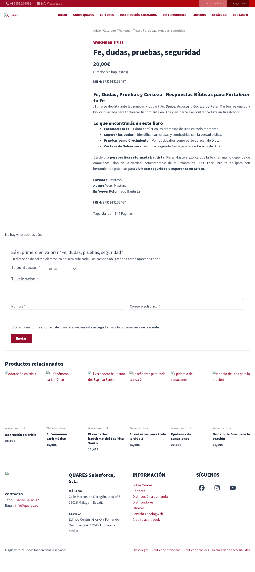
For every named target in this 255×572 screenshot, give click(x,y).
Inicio (62, 15)
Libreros (199, 15)
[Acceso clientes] (213, 3)
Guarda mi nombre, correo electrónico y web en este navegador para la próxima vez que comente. (87, 327)
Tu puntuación (25, 267)
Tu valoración (24, 279)
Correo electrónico (145, 306)
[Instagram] (217, 487)
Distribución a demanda (138, 15)
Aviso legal (140, 550)
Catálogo (219, 15)
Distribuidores (174, 15)
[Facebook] (201, 487)
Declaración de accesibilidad (231, 550)
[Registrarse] (238, 3)
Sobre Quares (83, 15)
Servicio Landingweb (147, 513)
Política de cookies (196, 550)
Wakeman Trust (129, 30)
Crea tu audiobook (146, 519)
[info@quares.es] (49, 3)
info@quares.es (26, 505)
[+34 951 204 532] (18, 3)
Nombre (18, 306)
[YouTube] (232, 487)
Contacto (240, 15)
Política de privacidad (165, 550)
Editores (107, 15)
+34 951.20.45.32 (26, 500)
